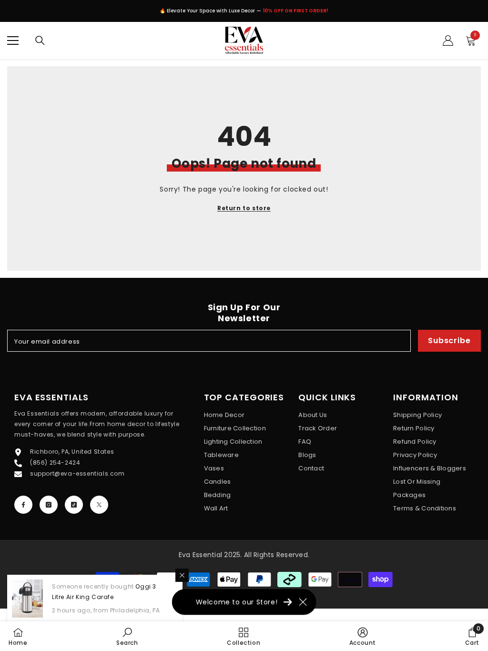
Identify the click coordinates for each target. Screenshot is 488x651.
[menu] (13, 40)
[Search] (40, 40)
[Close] (182, 575)
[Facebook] (23, 505)
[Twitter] (99, 505)
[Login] (448, 40)
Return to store (244, 208)
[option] (244, 13)
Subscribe (449, 340)
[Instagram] (49, 505)
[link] (127, 636)
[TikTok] (74, 505)
